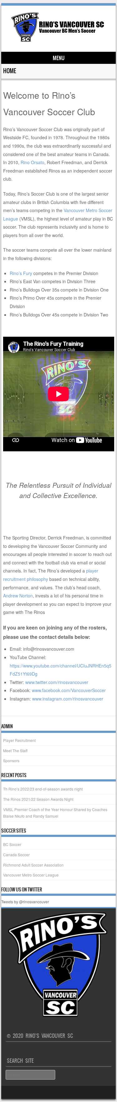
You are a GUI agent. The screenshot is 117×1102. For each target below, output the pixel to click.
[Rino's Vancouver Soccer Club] (58, 41)
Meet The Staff (15, 750)
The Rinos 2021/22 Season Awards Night (38, 799)
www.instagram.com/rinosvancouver (67, 699)
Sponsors (11, 760)
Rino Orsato (31, 162)
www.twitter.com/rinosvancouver (56, 682)
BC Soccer (12, 844)
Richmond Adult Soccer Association (33, 864)
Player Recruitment (19, 740)
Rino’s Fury (21, 273)
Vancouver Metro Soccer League (31, 874)
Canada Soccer (16, 854)
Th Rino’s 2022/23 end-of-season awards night (43, 788)
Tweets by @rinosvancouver (25, 901)
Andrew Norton (18, 595)
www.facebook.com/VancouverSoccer (69, 690)
